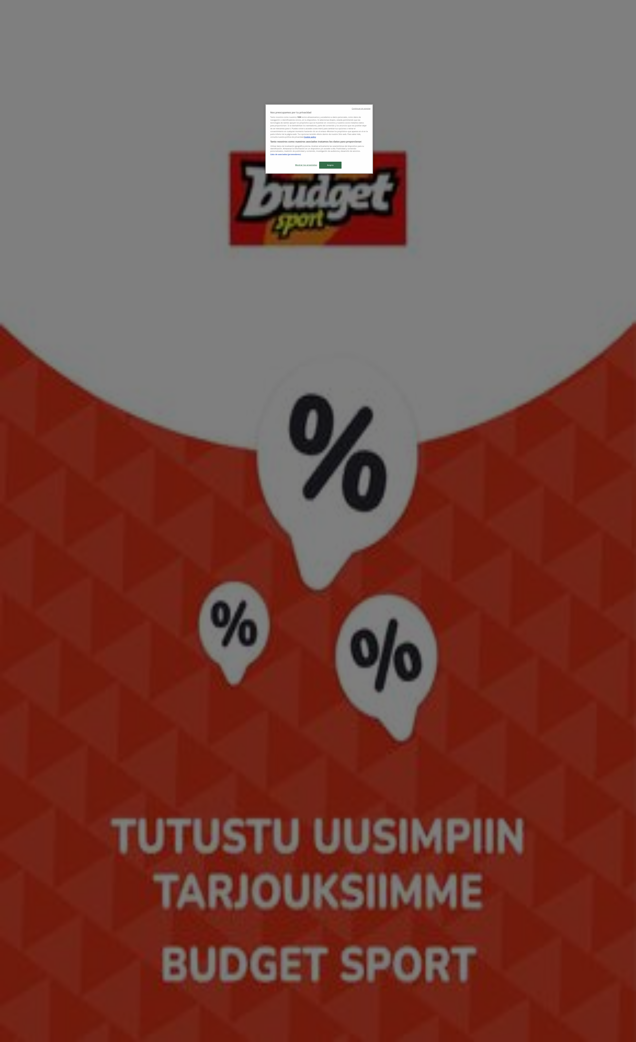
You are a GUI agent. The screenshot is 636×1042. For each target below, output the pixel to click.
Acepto (330, 165)
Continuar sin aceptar (361, 108)
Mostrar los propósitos (306, 165)
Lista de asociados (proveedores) (285, 154)
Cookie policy (310, 137)
